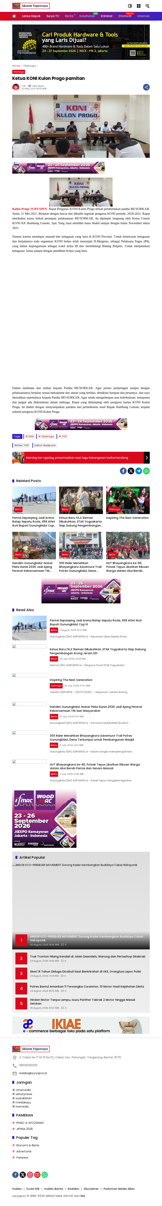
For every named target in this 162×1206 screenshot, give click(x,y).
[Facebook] (123, 471)
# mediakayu (21, 1102)
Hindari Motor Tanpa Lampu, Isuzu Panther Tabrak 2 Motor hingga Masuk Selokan (82, 1002)
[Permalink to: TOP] (16, 87)
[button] (130, 6)
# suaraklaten (22, 1098)
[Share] (146, 87)
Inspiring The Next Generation (127, 518)
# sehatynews (22, 1094)
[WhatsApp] (146, 471)
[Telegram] (138, 471)
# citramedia (21, 1090)
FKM (31, 436)
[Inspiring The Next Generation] (128, 500)
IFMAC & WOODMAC (30, 1123)
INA (82, 1196)
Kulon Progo (20, 209)
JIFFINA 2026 (24, 1129)
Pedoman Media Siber (119, 1189)
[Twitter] (131, 471)
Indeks (17, 1189)
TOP (23, 86)
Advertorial (23, 1151)
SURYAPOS (38, 209)
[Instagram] (30, 1175)
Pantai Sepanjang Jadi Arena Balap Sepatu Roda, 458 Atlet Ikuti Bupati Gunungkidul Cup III (33, 522)
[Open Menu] (138, 6)
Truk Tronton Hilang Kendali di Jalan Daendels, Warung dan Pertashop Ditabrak (87, 956)
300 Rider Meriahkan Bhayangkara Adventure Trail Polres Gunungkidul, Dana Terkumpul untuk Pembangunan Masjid (80, 567)
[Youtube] (37, 1175)
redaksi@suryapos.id (33, 1073)
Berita (18, 509)
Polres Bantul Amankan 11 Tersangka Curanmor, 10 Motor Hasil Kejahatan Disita (87, 987)
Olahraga (18, 71)
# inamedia (20, 1107)
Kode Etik (33, 1189)
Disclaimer (91, 1189)
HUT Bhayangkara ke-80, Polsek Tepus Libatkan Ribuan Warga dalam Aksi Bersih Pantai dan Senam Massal (127, 567)
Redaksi (73, 1189)
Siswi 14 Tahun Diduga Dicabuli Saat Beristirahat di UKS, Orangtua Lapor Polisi (85, 971)
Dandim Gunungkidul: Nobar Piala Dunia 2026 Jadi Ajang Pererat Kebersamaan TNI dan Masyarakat (32, 567)
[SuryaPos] (31, 6)
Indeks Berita (53, 1189)
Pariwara (22, 1158)
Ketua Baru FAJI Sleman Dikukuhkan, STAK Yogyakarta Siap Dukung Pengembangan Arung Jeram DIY (80, 522)
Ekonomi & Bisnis (27, 1145)
